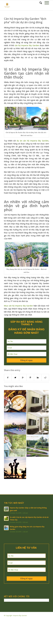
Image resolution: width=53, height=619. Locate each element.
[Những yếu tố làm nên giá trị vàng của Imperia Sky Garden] (15, 423)
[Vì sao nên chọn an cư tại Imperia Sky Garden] (37, 401)
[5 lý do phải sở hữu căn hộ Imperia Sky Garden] (15, 468)
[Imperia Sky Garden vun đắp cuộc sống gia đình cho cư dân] (37, 423)
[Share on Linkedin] (37, 377)
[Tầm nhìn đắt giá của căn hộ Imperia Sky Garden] (37, 445)
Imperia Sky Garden (20, 615)
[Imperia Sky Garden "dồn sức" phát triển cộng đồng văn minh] (15, 445)
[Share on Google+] (22, 377)
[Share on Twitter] (15, 377)
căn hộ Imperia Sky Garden (27, 45)
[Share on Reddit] (45, 377)
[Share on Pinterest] (30, 377)
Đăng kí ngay (26, 360)
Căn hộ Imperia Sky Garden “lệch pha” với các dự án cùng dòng (25, 20)
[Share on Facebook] (8, 377)
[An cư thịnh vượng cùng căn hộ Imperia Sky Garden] (15, 401)
